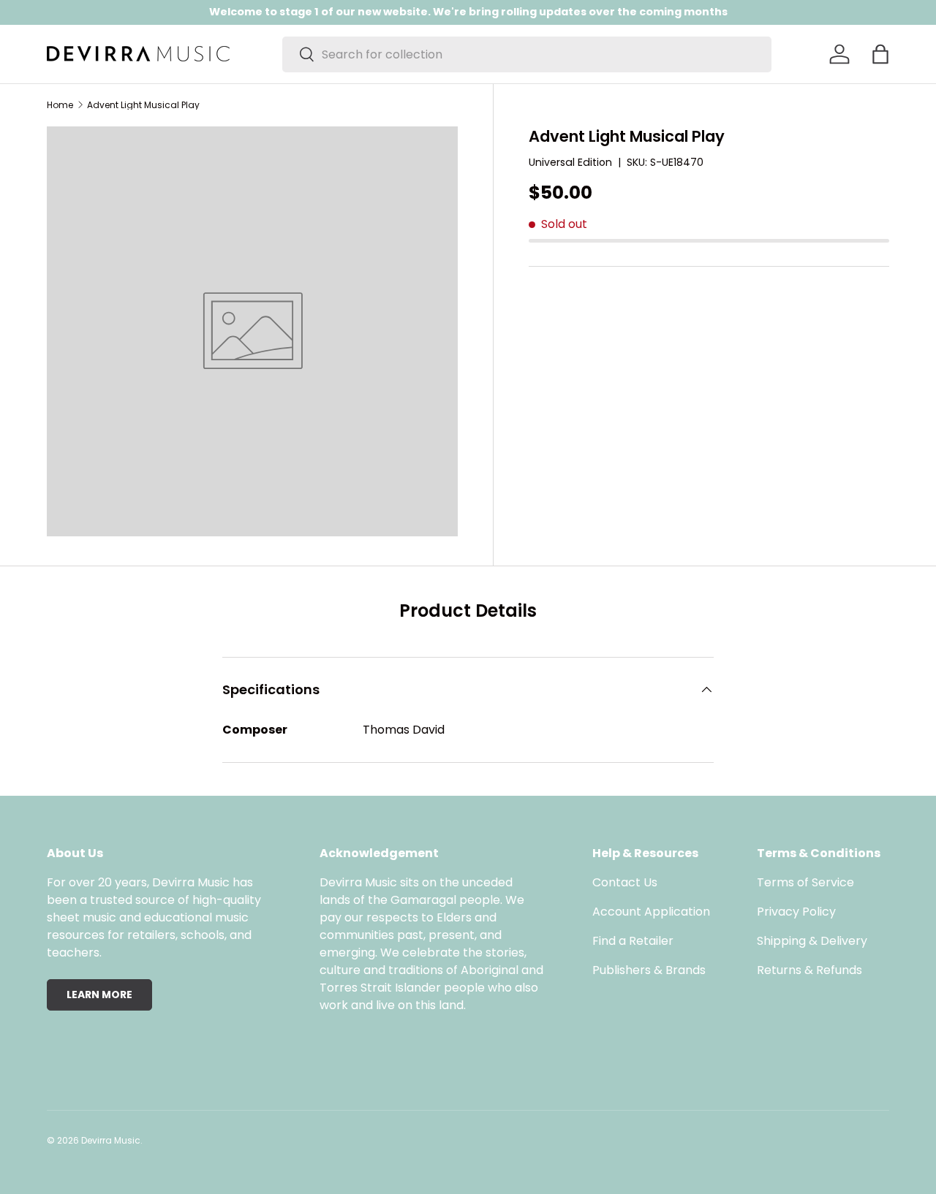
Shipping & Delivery (812, 940)
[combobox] (526, 54)
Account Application (651, 911)
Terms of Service (805, 882)
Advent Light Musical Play (143, 105)
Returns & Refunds (809, 970)
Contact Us (624, 882)
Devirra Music (110, 1140)
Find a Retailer (632, 940)
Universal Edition (570, 162)
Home (60, 105)
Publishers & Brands (649, 970)
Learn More (99, 994)
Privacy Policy (796, 911)
